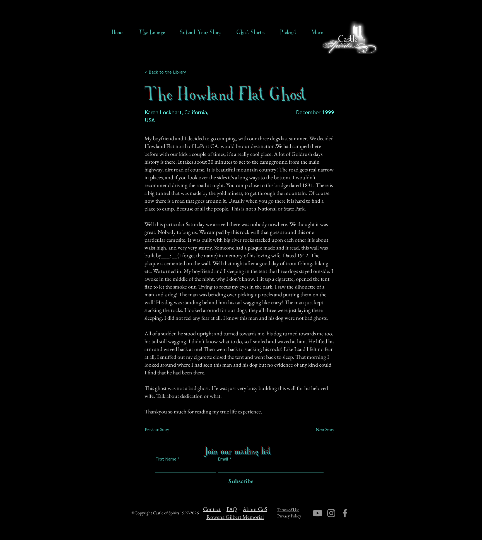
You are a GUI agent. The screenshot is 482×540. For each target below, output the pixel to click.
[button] (251, 32)
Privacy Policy (289, 516)
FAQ (231, 509)
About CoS (255, 509)
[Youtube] (317, 513)
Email (223, 459)
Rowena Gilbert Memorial (235, 516)
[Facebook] (344, 513)
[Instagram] (331, 513)
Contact (212, 509)
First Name (166, 459)
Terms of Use (288, 510)
